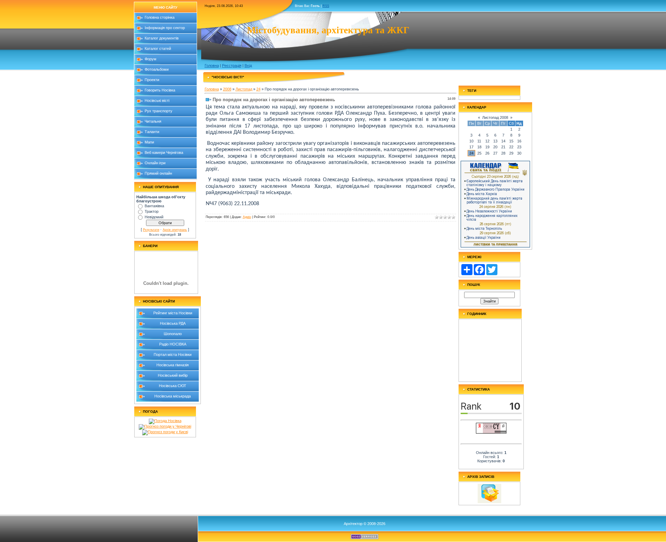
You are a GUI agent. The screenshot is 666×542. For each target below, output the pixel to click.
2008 (227, 89)
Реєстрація (231, 65)
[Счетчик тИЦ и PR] (491, 432)
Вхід (248, 65)
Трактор (152, 211)
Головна (212, 65)
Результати (151, 229)
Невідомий (154, 217)
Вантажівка (154, 206)
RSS (326, 6)
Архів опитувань (175, 229)
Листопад (244, 89)
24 (258, 89)
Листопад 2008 (495, 117)
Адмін (247, 217)
